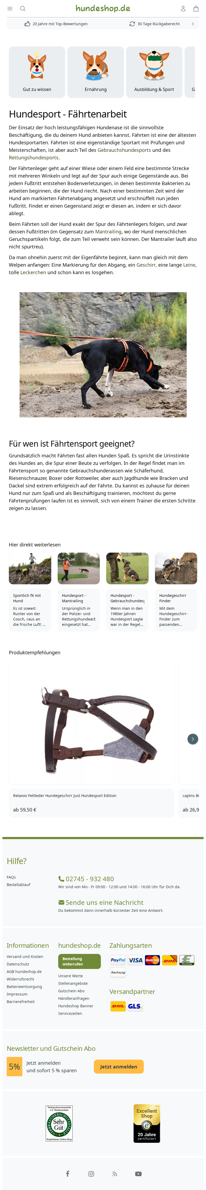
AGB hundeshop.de (24, 971)
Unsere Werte (70, 975)
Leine (189, 265)
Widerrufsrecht (20, 979)
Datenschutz (18, 964)
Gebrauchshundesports (124, 150)
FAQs (11, 877)
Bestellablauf (18, 884)
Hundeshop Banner (75, 1005)
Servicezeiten (70, 1013)
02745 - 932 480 (90, 879)
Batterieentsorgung (24, 986)
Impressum (17, 994)
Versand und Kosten (25, 956)
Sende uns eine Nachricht (105, 902)
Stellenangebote (73, 983)
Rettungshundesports (33, 157)
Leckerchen (33, 272)
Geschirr (146, 265)
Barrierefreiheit (21, 1001)
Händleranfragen (73, 998)
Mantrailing (108, 231)
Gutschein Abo (71, 990)
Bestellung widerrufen (72, 961)
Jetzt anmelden (118, 1066)
